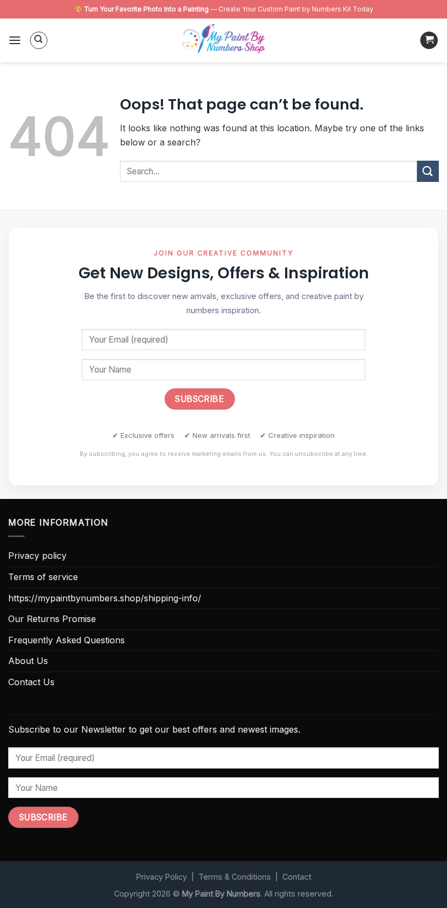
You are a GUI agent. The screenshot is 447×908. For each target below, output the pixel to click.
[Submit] (428, 171)
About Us (28, 660)
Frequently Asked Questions (66, 640)
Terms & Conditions (234, 876)
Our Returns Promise (52, 618)
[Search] (38, 40)
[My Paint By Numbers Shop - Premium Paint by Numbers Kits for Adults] (223, 40)
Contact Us (31, 682)
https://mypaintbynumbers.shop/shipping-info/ (104, 598)
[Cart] (429, 41)
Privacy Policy (161, 876)
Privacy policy (37, 555)
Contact (296, 876)
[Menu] (14, 40)
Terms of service (43, 576)
